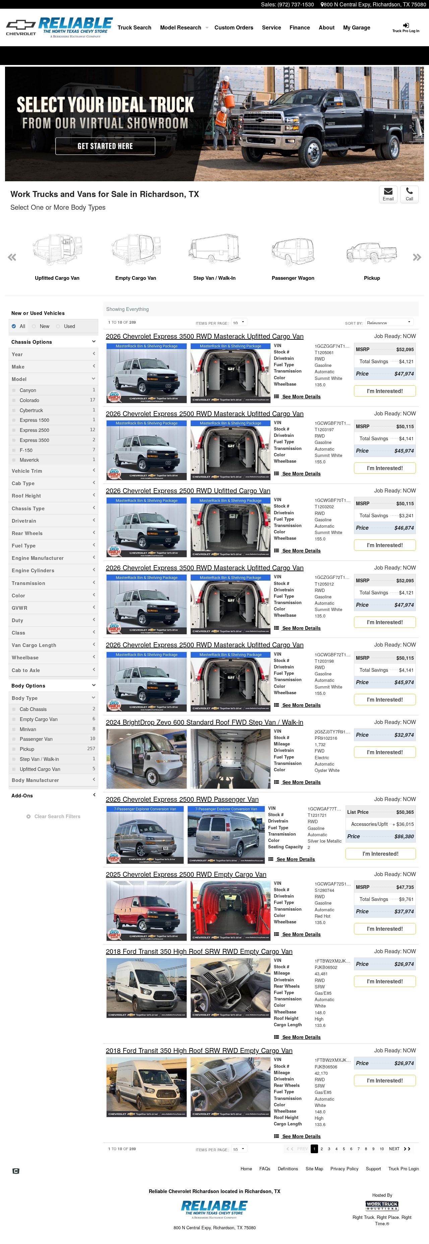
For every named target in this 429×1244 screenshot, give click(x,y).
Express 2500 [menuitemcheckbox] (33, 429)
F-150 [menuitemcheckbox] (25, 449)
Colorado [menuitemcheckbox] (28, 399)
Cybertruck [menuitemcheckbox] (30, 409)
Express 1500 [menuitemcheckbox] (33, 419)
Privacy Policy (344, 1168)
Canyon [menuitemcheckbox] (27, 389)
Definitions (288, 1168)
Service (271, 27)
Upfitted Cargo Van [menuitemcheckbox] (39, 768)
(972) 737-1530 (296, 4)
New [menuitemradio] (44, 325)
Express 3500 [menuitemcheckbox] (33, 439)
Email (388, 198)
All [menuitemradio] (21, 325)
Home (246, 1168)
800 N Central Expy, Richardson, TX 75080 (375, 4)
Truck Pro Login (403, 1168)
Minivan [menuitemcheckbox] (27, 728)
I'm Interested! (385, 391)
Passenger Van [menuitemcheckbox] (35, 738)
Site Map (314, 1168)
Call (409, 198)
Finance (300, 27)
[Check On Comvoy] (16, 1171)
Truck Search (134, 27)
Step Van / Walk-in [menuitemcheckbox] (38, 758)
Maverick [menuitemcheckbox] (28, 459)
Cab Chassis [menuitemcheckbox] (32, 708)
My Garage (356, 27)
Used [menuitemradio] (69, 325)
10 (382, 1148)
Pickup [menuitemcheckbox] (26, 748)
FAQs (264, 1168)
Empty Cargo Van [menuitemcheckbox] (38, 718)
